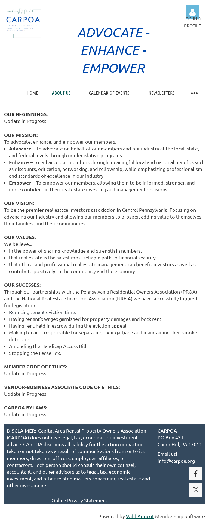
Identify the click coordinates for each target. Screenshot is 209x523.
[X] (195, 490)
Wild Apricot (140, 516)
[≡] (194, 93)
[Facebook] (195, 473)
